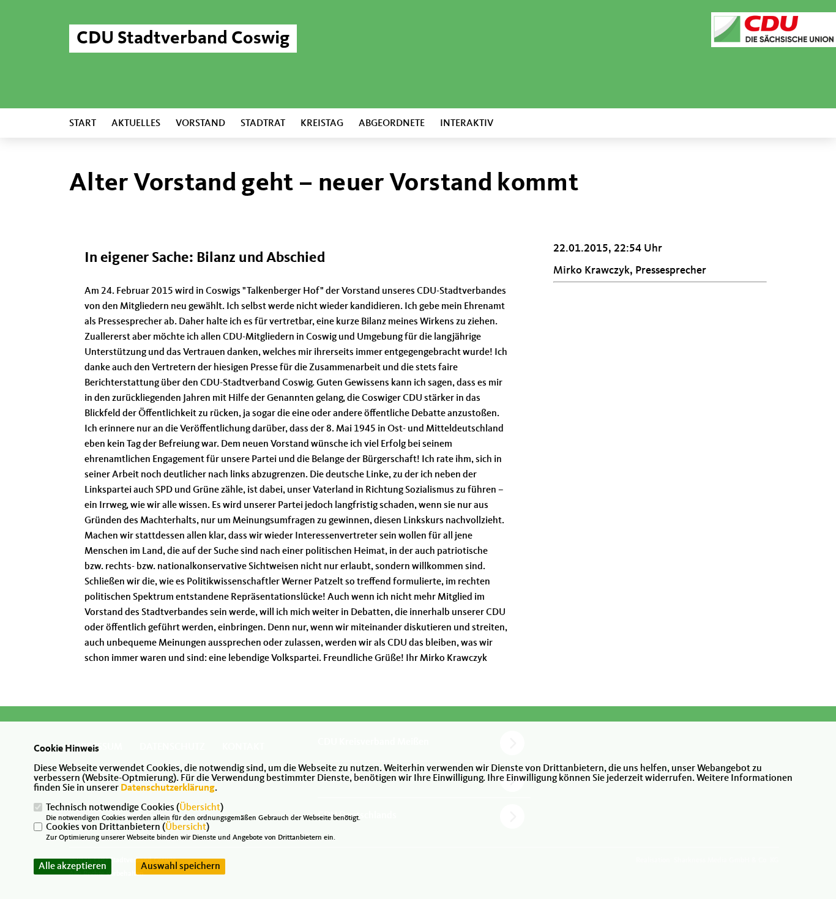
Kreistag (321, 124)
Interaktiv (466, 124)
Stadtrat (263, 124)
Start (82, 124)
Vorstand (200, 124)
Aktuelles (135, 124)
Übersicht (199, 808)
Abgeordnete (392, 124)
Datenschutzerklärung (168, 788)
